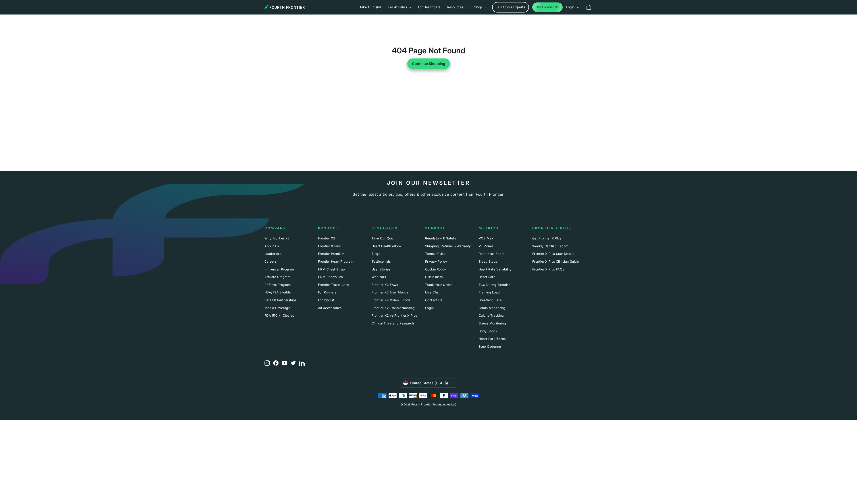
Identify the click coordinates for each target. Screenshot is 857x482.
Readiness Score (491, 254)
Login (571, 7)
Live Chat (432, 292)
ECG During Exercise (494, 285)
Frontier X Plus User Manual (553, 254)
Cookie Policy (435, 269)
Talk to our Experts (510, 7)
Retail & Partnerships (280, 300)
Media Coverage (277, 308)
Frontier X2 (326, 238)
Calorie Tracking (491, 315)
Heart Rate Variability (495, 269)
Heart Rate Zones (492, 339)
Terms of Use (435, 254)
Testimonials (381, 261)
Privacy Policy (436, 261)
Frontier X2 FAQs (385, 285)
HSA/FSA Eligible (277, 292)
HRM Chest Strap (331, 269)
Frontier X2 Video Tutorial (391, 300)
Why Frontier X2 (277, 238)
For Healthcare (429, 7)
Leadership (273, 254)
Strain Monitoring (492, 308)
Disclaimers (434, 277)
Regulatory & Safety (440, 238)
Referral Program (277, 285)
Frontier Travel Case (333, 285)
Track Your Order (438, 285)
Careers (270, 261)
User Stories (381, 269)
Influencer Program (279, 269)
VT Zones (486, 246)
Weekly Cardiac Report (550, 246)
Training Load (489, 292)
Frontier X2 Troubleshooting (393, 308)
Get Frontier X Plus (546, 238)
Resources (455, 7)
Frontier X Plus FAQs (548, 269)
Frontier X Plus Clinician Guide (555, 261)
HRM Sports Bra (330, 277)
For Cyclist (326, 300)
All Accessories (329, 308)
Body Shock (488, 331)
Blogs (376, 254)
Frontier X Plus (329, 246)
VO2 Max (486, 238)
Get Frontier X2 (547, 7)
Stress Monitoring (492, 323)
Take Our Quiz (371, 7)
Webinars (379, 277)
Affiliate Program (277, 277)
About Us (271, 246)
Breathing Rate (490, 300)
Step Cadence (490, 346)
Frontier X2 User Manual (390, 292)
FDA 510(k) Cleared (279, 315)
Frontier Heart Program (336, 261)
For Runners (327, 292)
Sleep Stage (488, 261)
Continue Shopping (428, 63)
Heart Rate (487, 277)
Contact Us (433, 300)
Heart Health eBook (387, 246)
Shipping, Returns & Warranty (448, 246)
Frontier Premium (331, 254)
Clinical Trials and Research (393, 323)
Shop (478, 7)
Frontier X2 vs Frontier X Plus (394, 315)
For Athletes (398, 7)
